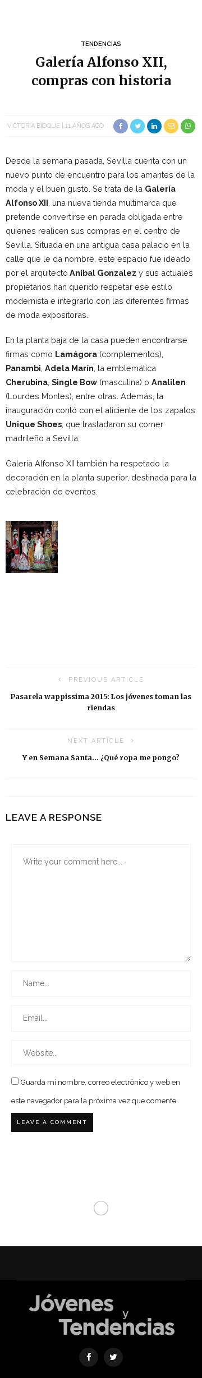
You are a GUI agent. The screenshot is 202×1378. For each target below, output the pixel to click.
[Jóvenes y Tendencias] (101, 1313)
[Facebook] (88, 1357)
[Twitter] (113, 1357)
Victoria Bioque (33, 126)
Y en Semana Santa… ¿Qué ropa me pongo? (101, 757)
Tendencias (101, 44)
